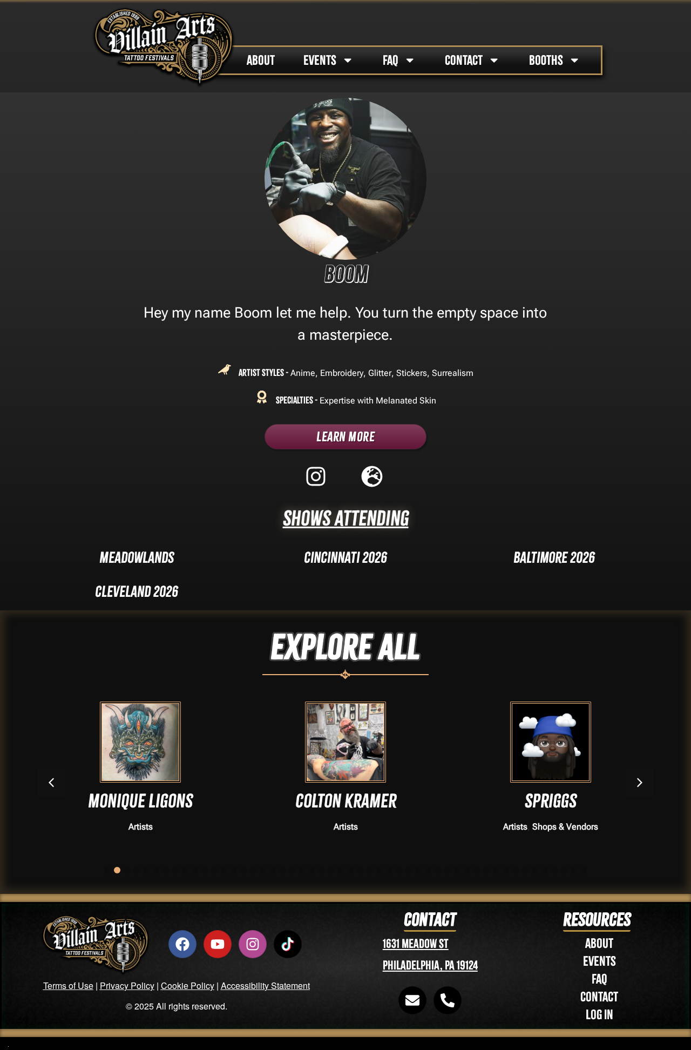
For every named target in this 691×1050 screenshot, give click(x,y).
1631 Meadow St (416, 944)
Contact (599, 997)
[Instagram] (253, 944)
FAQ (390, 60)
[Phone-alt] (447, 1000)
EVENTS (319, 60)
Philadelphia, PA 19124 (430, 965)
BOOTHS (546, 60)
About (599, 943)
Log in (599, 1014)
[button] (639, 782)
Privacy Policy (127, 985)
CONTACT (464, 60)
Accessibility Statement (265, 985)
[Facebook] (182, 944)
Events (599, 961)
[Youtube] (218, 944)
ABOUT (261, 60)
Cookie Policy (187, 985)
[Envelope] (412, 1000)
